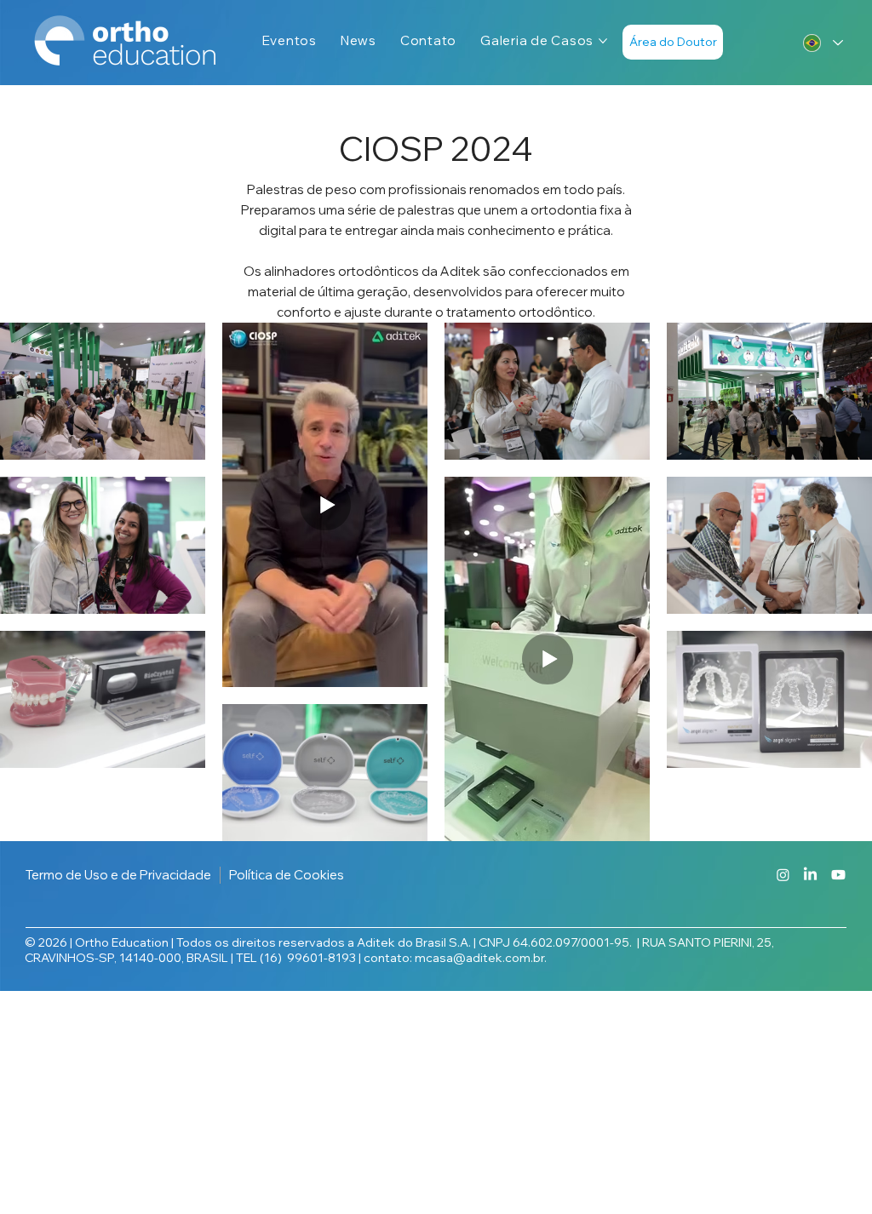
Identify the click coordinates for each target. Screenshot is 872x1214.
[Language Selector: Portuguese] (818, 42)
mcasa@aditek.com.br (479, 957)
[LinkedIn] (810, 875)
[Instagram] (783, 875)
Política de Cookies (286, 875)
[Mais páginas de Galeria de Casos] (603, 41)
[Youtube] (838, 875)
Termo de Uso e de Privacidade (118, 875)
